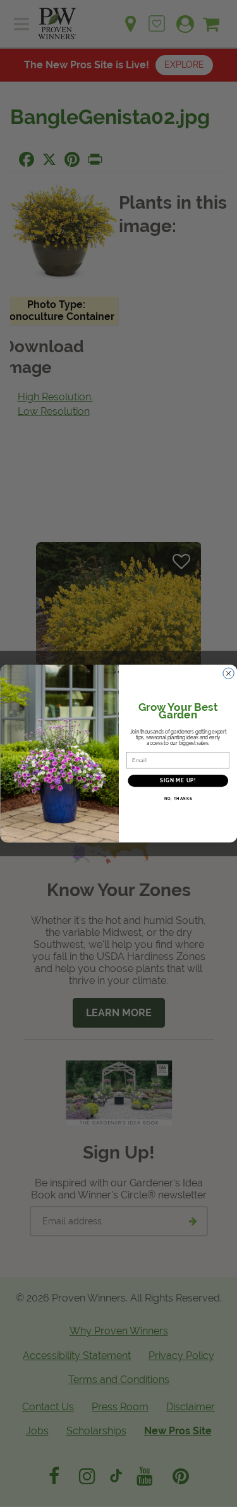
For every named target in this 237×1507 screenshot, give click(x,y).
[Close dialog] (228, 673)
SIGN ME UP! (177, 781)
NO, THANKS (177, 799)
